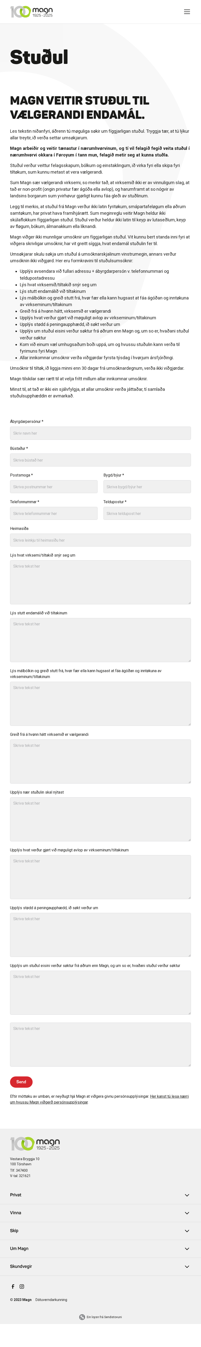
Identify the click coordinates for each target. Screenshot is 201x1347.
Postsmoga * (21, 475)
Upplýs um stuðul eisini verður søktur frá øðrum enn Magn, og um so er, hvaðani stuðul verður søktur (95, 965)
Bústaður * (19, 448)
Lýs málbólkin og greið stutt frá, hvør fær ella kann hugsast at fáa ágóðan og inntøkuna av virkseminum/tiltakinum (86, 673)
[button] (187, 12)
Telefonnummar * (24, 502)
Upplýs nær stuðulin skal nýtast (37, 792)
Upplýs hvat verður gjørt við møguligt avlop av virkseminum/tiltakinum (69, 850)
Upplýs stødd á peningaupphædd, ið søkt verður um (54, 908)
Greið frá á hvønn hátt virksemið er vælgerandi (49, 734)
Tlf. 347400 (19, 1170)
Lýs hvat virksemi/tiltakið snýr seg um (42, 555)
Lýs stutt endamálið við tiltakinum (38, 613)
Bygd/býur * (113, 475)
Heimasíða (19, 528)
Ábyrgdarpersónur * (26, 421)
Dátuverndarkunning (51, 1300)
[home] (31, 12)
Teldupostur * (114, 502)
